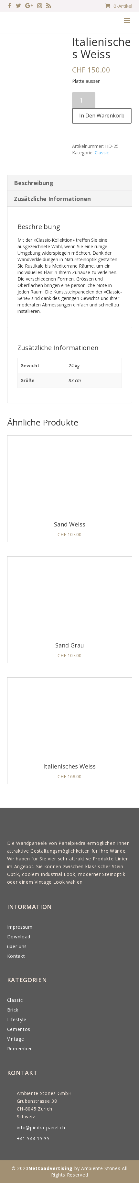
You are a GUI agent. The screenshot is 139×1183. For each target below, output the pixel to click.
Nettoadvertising (50, 1168)
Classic (102, 152)
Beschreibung (33, 183)
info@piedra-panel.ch (41, 1127)
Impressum (20, 927)
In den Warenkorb (101, 115)
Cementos (19, 1029)
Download (19, 937)
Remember (19, 1048)
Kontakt (16, 956)
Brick (13, 1010)
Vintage (15, 1039)
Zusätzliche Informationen (52, 199)
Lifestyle (17, 1019)
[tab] (70, 183)
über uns (17, 946)
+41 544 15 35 (33, 1138)
